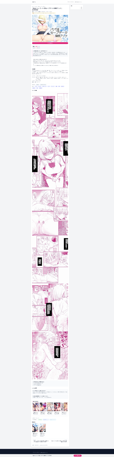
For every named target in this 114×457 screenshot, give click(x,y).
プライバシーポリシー (71, 1)
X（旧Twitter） (35, 419)
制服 (56, 86)
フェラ (49, 86)
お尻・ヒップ (44, 86)
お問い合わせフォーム (78, 1)
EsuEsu (36, 6)
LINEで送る (40, 419)
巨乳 (59, 86)
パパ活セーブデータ (43, 84)
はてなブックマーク (53, 419)
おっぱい (40, 86)
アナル (36, 86)
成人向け (62, 86)
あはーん (33, 6)
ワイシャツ (52, 86)
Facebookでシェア (45, 419)
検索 (71, 5)
